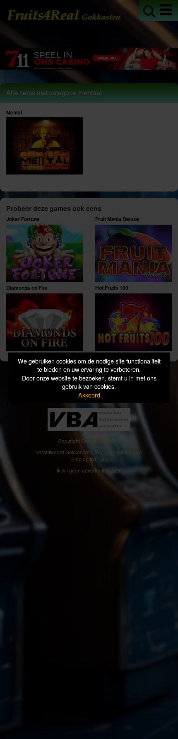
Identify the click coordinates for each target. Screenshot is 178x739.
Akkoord (89, 394)
